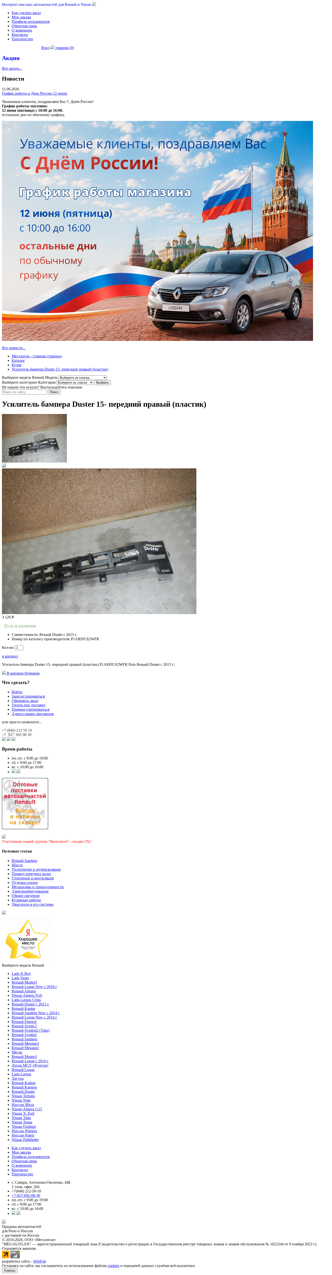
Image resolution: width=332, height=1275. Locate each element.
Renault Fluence (24, 1022)
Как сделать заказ (26, 13)
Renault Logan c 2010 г (30, 1061)
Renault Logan (23, 1070)
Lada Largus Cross (26, 1000)
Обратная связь (24, 26)
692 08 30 (16, 735)
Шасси (17, 865)
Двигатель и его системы (32, 904)
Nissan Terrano (23, 1096)
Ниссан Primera (24, 1131)
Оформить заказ (25, 701)
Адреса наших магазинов (33, 714)
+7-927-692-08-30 (26, 1195)
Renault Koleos (23, 1083)
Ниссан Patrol (23, 1135)
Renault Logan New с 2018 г (34, 987)
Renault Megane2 (25, 1048)
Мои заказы (21, 17)
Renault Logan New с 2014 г (34, 1017)
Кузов (16, 365)
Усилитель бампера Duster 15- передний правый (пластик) (60, 369)
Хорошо (9, 1270)
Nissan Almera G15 (27, 1109)
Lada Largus (21, 1074)
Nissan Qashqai (24, 1126)
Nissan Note (21, 1100)
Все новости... (14, 348)
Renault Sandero (24, 861)
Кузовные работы (26, 900)
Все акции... (12, 68)
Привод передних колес (31, 874)
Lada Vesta (20, 978)
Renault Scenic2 (24, 1026)
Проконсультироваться (30, 709)
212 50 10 (17, 730)
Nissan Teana (22, 1122)
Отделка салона (25, 882)
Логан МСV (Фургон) (30, 1065)
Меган (17, 1052)
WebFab (39, 1261)
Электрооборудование (30, 891)
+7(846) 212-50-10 (26, 1191)
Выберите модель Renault (23, 965)
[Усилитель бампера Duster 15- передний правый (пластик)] (34, 461)
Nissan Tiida (21, 1118)
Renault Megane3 (25, 1043)
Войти (17, 692)
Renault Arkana (24, 991)
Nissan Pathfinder (25, 1140)
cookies (113, 1266)
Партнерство (22, 39)
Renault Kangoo (24, 1087)
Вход (45, 48)
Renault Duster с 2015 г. (30, 1004)
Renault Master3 (24, 982)
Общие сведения (25, 896)
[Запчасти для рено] (18, 772)
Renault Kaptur (23, 1008)
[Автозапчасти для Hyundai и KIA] (4, 913)
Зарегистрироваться (28, 696)
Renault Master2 (24, 1057)
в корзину (10, 656)
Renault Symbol (24, 1035)
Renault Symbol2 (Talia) (30, 1030)
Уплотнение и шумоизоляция (36, 869)
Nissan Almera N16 (27, 995)
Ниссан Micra (23, 1105)
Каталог (18, 360)
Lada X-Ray (21, 973)
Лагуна (18, 1078)
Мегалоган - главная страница (37, 356)
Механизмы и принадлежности (38, 887)
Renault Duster (23, 1091)
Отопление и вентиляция (33, 878)
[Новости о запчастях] (14, 772)
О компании (22, 30)
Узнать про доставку (29, 705)
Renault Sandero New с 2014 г (36, 1013)
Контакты (20, 35)
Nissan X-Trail (23, 1113)
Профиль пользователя (31, 21)
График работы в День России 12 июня (34, 93)
